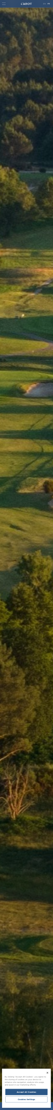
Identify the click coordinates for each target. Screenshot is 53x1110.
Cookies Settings (26, 1099)
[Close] (47, 1073)
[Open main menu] (3, 3)
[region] (26, 1088)
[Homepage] (26, 4)
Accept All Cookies (26, 1092)
